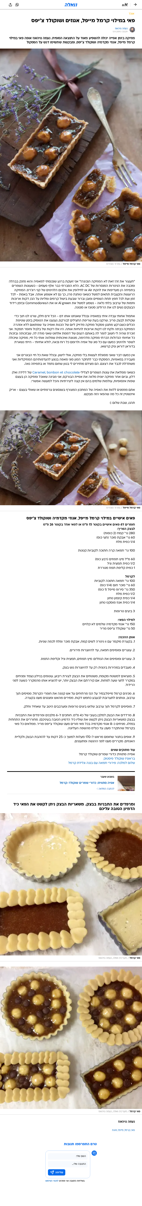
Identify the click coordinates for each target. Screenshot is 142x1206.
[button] (124, 4)
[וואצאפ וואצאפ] (17, 4)
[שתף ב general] (10, 5)
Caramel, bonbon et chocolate (56, 372)
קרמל (127, 1130)
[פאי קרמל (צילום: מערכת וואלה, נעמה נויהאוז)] (71, 887)
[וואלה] (71, 4)
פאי (133, 1130)
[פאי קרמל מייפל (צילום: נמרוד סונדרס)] (71, 158)
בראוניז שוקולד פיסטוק (119, 758)
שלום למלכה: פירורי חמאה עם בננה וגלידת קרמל (101, 763)
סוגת (114, 1130)
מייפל (120, 1130)
